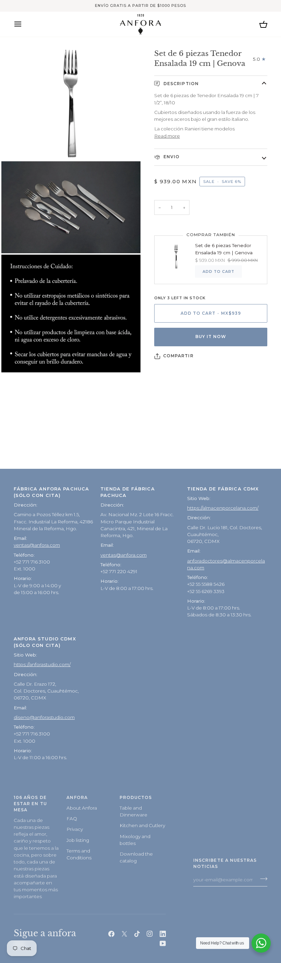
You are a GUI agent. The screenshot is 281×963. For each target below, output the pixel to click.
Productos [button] (136, 797)
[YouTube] (163, 943)
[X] (124, 934)
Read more (167, 136)
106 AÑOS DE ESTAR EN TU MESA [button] (30, 803)
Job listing (77, 840)
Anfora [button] (76, 797)
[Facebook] (111, 934)
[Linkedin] (163, 934)
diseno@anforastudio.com (44, 717)
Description (180, 83)
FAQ (71, 818)
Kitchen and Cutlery (142, 825)
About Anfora (81, 808)
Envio (171, 156)
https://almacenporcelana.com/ (222, 508)
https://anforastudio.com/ (42, 664)
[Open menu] (24, 24)
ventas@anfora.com (37, 545)
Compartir (178, 355)
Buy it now (211, 336)
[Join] (261, 878)
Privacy (74, 829)
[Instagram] (150, 934)
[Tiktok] (137, 934)
